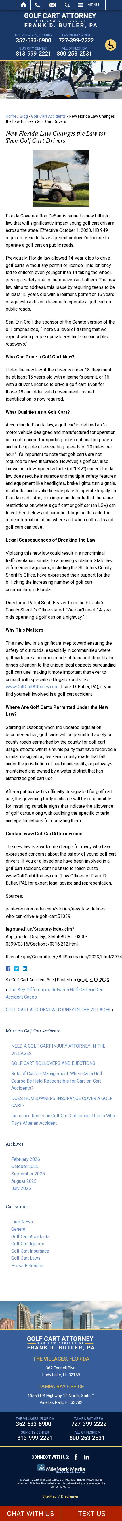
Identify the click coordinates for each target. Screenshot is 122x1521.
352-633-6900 (33, 40)
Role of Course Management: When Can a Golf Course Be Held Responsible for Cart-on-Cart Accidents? (56, 1081)
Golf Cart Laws (26, 1258)
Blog (24, 116)
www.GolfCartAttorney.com (32, 686)
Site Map (49, 1496)
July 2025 (21, 1188)
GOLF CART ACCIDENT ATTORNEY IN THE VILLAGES (58, 1009)
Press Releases (27, 1265)
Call (37, 5)
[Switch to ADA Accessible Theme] (110, 45)
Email (52, 5)
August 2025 (24, 1181)
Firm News (22, 1221)
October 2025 (25, 1166)
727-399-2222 (76, 40)
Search (67, 5)
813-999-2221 (33, 53)
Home (23, 5)
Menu (93, 5)
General (18, 1229)
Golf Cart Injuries (27, 1243)
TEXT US (92, 1514)
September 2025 (28, 1174)
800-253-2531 (74, 53)
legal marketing (73, 1483)
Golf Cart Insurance (30, 1251)
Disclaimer (69, 1496)
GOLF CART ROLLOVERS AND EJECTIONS (53, 1063)
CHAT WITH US (30, 1514)
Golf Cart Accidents (48, 116)
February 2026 (25, 1159)
